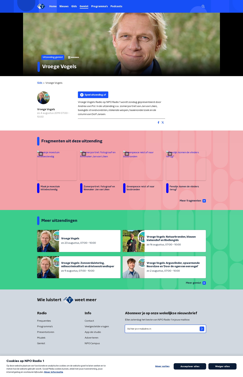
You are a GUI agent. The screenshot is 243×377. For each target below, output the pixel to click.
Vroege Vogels (46, 109)
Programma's (99, 6)
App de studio (93, 332)
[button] (203, 6)
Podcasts (116, 6)
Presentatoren (45, 332)
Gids (74, 6)
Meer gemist (193, 283)
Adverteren (91, 338)
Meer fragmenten (190, 201)
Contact (89, 321)
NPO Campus (92, 343)
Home (53, 6)
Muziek (41, 338)
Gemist (84, 6)
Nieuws (63, 6)
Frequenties (44, 321)
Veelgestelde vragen (97, 326)
